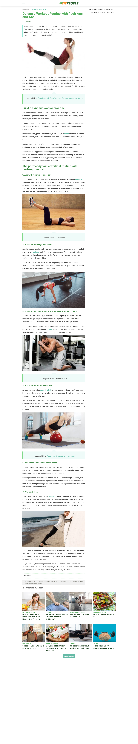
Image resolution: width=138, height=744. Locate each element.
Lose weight (26, 644)
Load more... (69, 656)
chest (66, 134)
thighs (49, 329)
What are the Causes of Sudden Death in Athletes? (57, 616)
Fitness (72, 644)
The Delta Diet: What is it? (103, 615)
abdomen (79, 179)
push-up (52, 496)
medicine (35, 252)
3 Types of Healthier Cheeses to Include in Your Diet (56, 648)
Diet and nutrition (28, 612)
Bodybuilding (26, 9)
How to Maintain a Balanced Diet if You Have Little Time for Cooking (31, 616)
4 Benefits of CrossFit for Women (79, 615)
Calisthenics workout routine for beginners (79, 647)
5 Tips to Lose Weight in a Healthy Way (33, 647)
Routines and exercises (39, 9)
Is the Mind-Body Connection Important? (103, 647)
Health (48, 612)
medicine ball (45, 390)
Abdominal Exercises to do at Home (61, 456)
